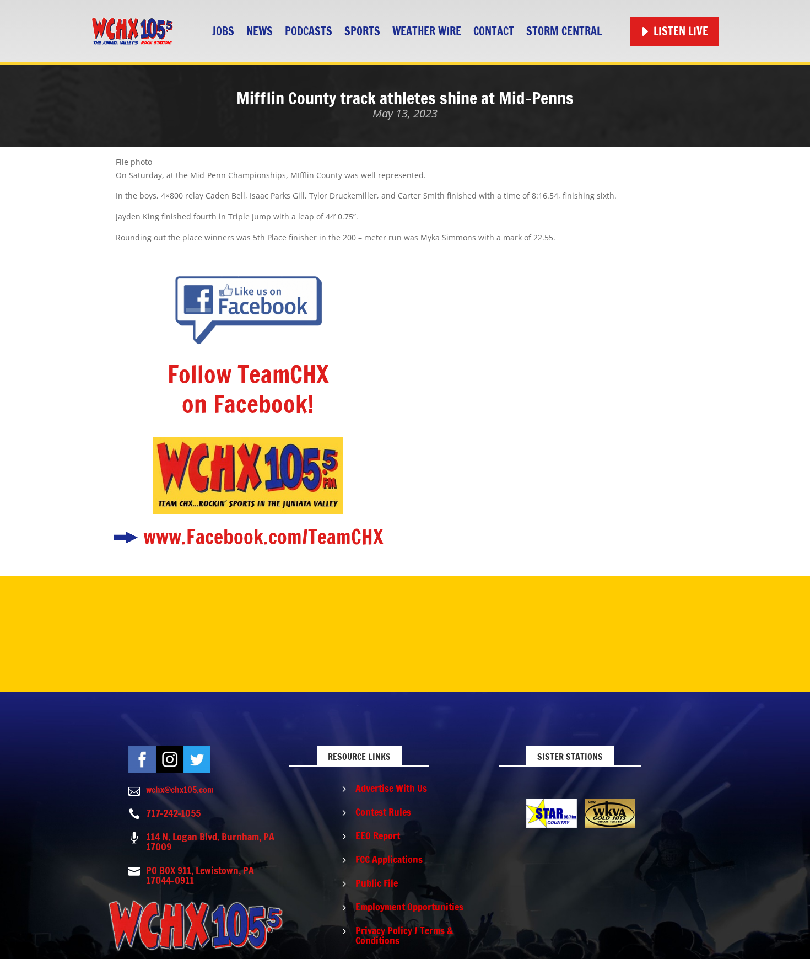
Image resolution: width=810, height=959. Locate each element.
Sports (362, 31)
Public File (376, 883)
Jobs (223, 31)
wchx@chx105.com (180, 790)
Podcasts (308, 31)
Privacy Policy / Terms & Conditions (404, 935)
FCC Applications (389, 859)
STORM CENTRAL (564, 31)
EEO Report (377, 835)
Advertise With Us (391, 788)
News (259, 31)
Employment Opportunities (409, 906)
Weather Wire (426, 31)
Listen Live (681, 31)
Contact (493, 31)
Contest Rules (383, 812)
